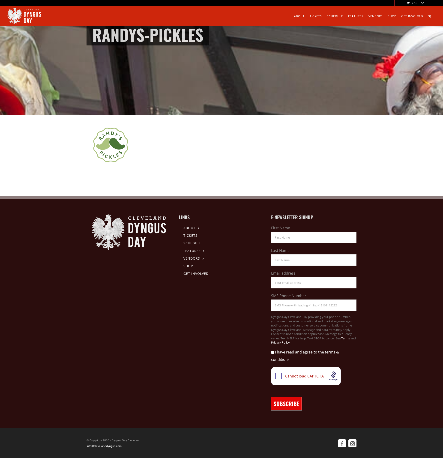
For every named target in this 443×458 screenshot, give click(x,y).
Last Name (280, 250)
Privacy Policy (280, 342)
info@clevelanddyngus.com (104, 446)
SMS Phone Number (288, 295)
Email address (283, 273)
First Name (280, 227)
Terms (345, 338)
